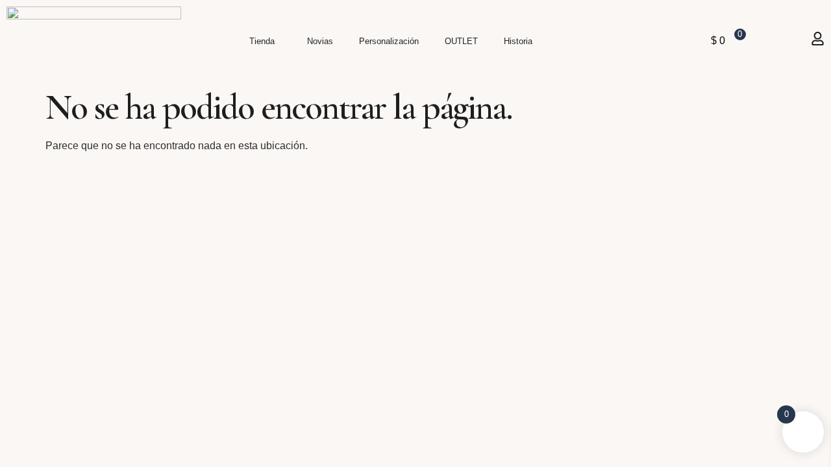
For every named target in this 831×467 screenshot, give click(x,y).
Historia (518, 41)
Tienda (262, 41)
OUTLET (461, 41)
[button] (265, 41)
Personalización (389, 41)
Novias (320, 41)
